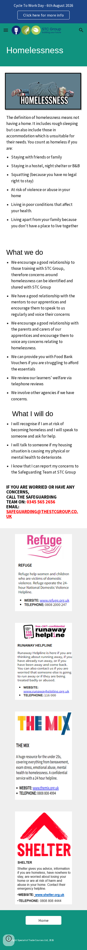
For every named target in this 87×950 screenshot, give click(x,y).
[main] (43, 52)
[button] (6, 30)
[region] (43, 11)
